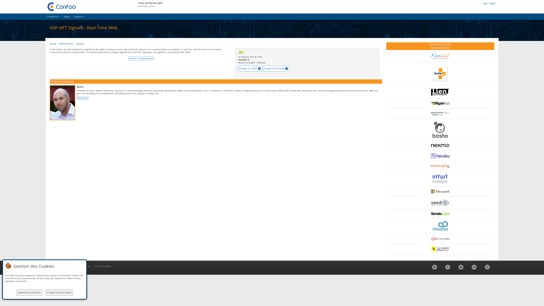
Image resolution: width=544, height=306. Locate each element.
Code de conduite (103, 266)
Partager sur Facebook (274, 68)
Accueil (53, 43)
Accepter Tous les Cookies (59, 292)
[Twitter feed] (461, 269)
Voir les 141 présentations (141, 58)
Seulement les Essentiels (29, 292)
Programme (53, 16)
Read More (82, 98)
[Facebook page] (447, 269)
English (492, 3)
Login (484, 3)
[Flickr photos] (474, 269)
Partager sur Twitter (248, 68)
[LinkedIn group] (434, 269)
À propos (78, 16)
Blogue (67, 16)
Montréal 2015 (66, 43)
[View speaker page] (63, 102)
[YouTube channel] (487, 269)
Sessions (80, 43)
